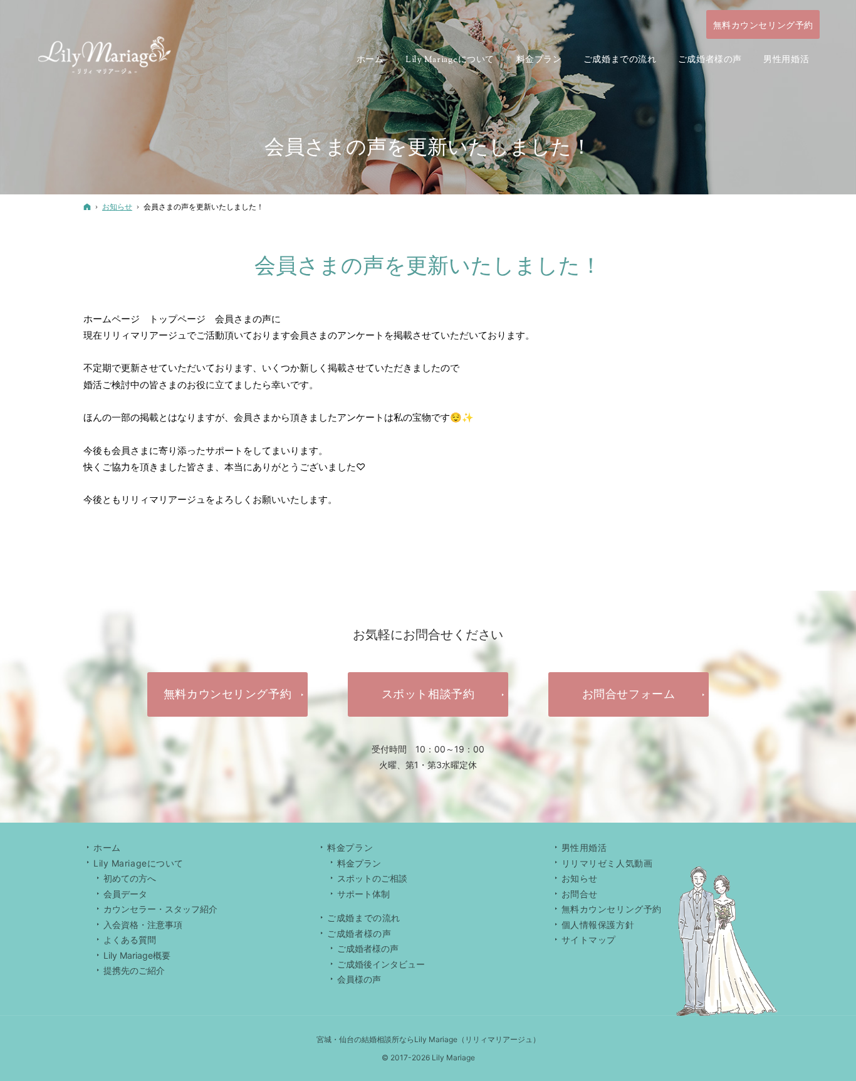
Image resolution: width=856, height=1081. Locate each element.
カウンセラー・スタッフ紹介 (160, 909)
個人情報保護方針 (597, 924)
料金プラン (359, 863)
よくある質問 (129, 939)
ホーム (107, 847)
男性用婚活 (584, 847)
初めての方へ (129, 878)
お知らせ (579, 878)
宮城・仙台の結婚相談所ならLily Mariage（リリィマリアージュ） (428, 1039)
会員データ (125, 894)
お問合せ (579, 894)
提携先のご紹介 (134, 970)
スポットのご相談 (372, 878)
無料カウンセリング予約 (611, 909)
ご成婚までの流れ (363, 917)
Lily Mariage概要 (136, 955)
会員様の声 (359, 979)
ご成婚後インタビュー (381, 964)
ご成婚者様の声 (368, 948)
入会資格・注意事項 (142, 924)
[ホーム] (87, 207)
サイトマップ (588, 939)
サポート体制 (363, 894)
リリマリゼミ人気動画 (607, 863)
